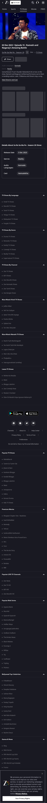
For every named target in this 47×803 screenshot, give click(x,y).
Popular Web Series (9, 603)
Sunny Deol (7, 714)
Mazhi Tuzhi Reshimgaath (12, 344)
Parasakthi (7, 562)
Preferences (23, 442)
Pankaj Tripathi (8, 705)
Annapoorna (8, 493)
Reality (9, 68)
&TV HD (6, 592)
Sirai (5, 549)
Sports (13, 9)
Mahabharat (8, 462)
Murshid (6, 614)
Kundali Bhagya (9, 480)
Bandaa (6, 566)
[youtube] (32, 426)
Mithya (6, 653)
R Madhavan (8, 684)
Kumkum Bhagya (9, 475)
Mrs (5, 545)
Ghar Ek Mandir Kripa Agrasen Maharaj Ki (18, 400)
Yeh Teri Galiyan (9, 313)
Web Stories (8, 753)
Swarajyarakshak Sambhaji (13, 365)
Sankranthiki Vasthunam (12, 536)
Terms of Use (30, 438)
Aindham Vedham (10, 636)
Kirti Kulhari (7, 723)
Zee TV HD (7, 588)
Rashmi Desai (8, 736)
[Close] (42, 773)
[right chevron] (4, 102)
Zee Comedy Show (10, 391)
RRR (5, 571)
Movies (33, 9)
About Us (22, 433)
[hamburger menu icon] (43, 3)
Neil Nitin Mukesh (9, 718)
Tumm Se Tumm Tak (10, 467)
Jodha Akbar (8, 309)
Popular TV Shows (8, 455)
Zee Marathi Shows (10, 283)
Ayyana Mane (8, 610)
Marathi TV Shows (10, 209)
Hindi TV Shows (9, 205)
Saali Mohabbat (9, 523)
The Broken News (9, 640)
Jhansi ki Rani (8, 471)
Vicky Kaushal (8, 710)
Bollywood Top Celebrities (11, 677)
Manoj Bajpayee (9, 701)
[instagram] (19, 426)
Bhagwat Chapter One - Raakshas (15, 519)
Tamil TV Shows (9, 213)
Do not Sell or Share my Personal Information (22, 447)
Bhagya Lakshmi (9, 387)
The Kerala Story (9, 553)
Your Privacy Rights (22, 798)
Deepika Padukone (10, 692)
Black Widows (8, 644)
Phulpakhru (7, 361)
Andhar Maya (8, 627)
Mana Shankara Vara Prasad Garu (15, 540)
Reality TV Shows (9, 257)
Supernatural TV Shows (11, 261)
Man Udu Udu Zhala (10, 357)
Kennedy (6, 527)
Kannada (18, 65)
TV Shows (23, 9)
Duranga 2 (7, 649)
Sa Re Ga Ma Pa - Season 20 (13, 51)
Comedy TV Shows (10, 252)
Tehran (6, 532)
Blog (5, 749)
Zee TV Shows (8, 274)
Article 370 (7, 558)
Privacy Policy (15, 438)
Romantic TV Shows (10, 244)
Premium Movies (8, 512)
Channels (10, 433)
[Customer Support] (37, 3)
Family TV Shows (9, 248)
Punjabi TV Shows (9, 226)
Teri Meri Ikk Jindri (10, 331)
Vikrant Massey (9, 688)
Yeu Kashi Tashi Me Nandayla (13, 348)
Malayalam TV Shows (11, 222)
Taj (5, 657)
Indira (6, 497)
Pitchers (6, 670)
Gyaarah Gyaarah (10, 618)
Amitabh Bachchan (10, 727)
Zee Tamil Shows (9, 292)
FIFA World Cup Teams (11, 762)
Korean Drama (8, 501)
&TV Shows (7, 279)
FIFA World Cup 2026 (11, 757)
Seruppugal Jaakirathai (11, 631)
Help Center (35, 433)
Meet (5, 383)
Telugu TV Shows (9, 218)
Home (4, 9)
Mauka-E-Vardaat (9, 396)
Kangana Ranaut (9, 731)
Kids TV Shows (8, 506)
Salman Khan (8, 697)
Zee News (7, 584)
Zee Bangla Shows (10, 296)
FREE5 (43, 9)
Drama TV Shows (9, 239)
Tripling (6, 666)
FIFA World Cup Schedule (12, 766)
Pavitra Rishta (8, 322)
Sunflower (7, 662)
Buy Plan (16, 3)
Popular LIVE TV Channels (11, 577)
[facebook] (12, 426)
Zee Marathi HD (9, 597)
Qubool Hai (7, 326)
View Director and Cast (10, 81)
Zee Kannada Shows (10, 287)
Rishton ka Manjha (10, 379)
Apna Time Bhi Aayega (11, 318)
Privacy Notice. (21, 794)
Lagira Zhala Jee (9, 352)
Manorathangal (9, 623)
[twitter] (25, 426)
